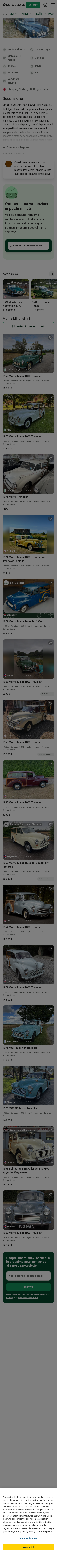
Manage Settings (28, 1538)
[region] (28, 1520)
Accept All (28, 1547)
